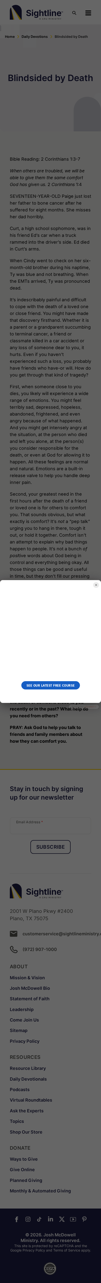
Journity (90, 706)
